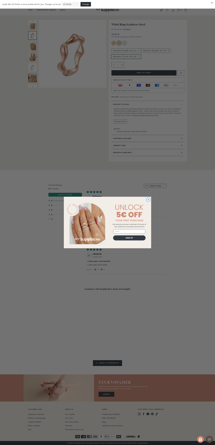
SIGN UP (129, 238)
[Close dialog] (148, 200)
